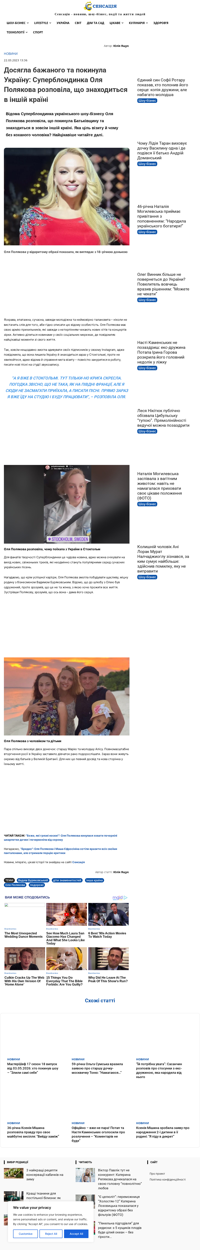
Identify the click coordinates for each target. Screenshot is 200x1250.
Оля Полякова (15, 885)
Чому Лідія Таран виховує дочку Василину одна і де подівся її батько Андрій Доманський (162, 150)
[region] (51, 1221)
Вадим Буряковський (33, 880)
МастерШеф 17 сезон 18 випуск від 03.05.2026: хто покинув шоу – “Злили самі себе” (32, 1068)
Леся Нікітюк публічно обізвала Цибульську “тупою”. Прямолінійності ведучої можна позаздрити (163, 418)
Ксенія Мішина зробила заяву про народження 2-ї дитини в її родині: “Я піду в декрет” (162, 1132)
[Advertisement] (66, 285)
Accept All (76, 1233)
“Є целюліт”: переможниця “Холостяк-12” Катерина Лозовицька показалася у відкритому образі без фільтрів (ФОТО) (119, 1206)
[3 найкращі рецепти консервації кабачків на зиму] (13, 1173)
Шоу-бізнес (147, 100)
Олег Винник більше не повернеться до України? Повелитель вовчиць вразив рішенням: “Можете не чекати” (163, 284)
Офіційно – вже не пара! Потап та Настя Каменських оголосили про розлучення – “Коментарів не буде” (98, 1134)
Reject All (51, 1233)
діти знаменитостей (67, 880)
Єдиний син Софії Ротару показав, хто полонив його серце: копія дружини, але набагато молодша (162, 87)
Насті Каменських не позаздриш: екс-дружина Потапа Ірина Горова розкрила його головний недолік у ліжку (161, 352)
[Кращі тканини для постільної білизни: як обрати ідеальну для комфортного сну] (13, 1196)
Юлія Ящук (121, 46)
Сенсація (78, 862)
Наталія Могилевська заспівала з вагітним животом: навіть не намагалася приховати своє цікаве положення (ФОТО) (159, 485)
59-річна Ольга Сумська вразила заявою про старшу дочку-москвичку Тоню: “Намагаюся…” (97, 1068)
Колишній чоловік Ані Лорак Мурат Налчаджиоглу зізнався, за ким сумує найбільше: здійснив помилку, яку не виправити (163, 558)
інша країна (94, 880)
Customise (25, 1233)
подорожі (37, 885)
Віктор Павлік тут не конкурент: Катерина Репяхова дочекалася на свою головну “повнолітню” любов (120, 1179)
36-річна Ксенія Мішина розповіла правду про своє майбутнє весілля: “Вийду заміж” (33, 1132)
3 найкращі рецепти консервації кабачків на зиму (44, 1174)
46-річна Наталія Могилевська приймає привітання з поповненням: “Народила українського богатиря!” (161, 216)
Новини (11, 54)
